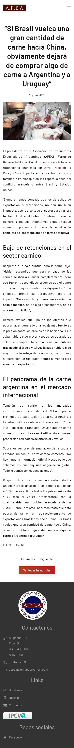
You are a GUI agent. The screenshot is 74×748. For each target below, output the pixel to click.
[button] (69, 8)
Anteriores (28, 559)
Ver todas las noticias (37, 570)
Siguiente (46, 559)
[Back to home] (15, 8)
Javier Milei (52, 167)
